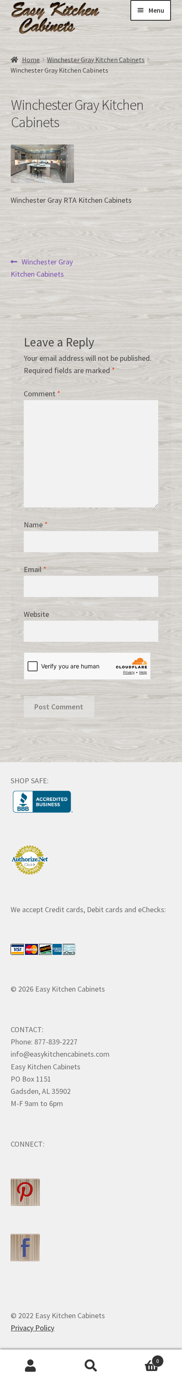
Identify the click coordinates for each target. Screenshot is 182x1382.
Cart (140, 1358)
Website (36, 614)
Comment (42, 393)
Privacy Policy (32, 1328)
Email (35, 569)
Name (36, 524)
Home (31, 60)
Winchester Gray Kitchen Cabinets (96, 60)
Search (91, 1366)
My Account (30, 1366)
